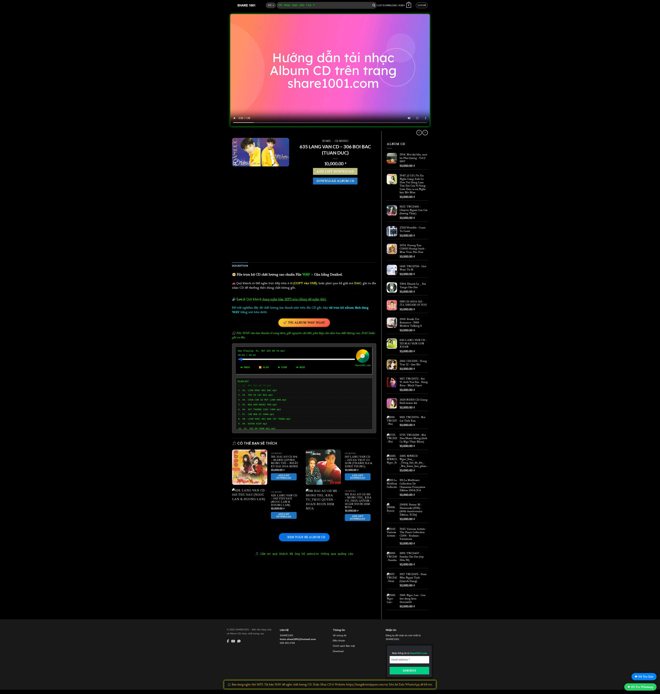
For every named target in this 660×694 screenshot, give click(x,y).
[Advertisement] (304, 232)
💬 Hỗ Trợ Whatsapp (640, 687)
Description (240, 265)
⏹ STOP (282, 367)
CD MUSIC (341, 141)
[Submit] (374, 5)
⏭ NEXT (300, 367)
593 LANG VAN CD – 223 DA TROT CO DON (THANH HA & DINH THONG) (358, 461)
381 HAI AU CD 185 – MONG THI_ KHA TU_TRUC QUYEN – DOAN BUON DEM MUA (358, 501)
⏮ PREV (245, 367)
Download (338, 651)
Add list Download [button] (283, 476)
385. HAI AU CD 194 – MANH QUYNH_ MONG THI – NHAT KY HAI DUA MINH (284, 461)
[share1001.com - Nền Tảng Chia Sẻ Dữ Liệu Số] (246, 5)
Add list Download (335, 171)
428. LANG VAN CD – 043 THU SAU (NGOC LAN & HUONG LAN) (284, 500)
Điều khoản (339, 640)
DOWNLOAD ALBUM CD (335, 181)
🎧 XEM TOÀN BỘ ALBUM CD (304, 537)
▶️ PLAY (264, 367)
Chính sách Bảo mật (344, 645)
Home (326, 141)
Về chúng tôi (339, 635)
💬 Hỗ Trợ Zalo (644, 676)
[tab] (240, 265)
